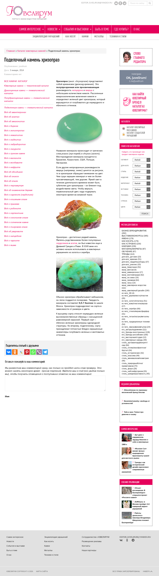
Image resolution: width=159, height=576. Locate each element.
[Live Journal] (21, 352)
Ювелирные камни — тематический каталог (26, 85)
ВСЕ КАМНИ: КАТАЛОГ (16, 81)
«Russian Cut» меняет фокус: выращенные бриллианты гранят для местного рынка (135, 453)
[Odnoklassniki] (120, 3)
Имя (7, 396)
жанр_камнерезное (132, 272)
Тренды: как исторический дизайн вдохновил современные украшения (135, 467)
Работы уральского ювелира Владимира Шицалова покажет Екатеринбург (136, 518)
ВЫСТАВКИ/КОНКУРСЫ (135, 236)
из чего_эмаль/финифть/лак (136, 327)
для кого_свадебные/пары (135, 262)
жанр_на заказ (130, 277)
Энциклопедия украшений (46, 36)
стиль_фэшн (129, 369)
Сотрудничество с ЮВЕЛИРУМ (95, 537)
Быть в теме (102, 29)
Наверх (146, 571)
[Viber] (39, 352)
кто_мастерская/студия (134, 337)
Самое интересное (30, 29)
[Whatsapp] (33, 352)
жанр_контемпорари (133, 275)
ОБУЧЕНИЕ (129, 251)
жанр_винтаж (129, 270)
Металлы (99, 36)
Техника (124, 195)
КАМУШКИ (129, 246)
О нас (137, 29)
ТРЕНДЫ (128, 254)
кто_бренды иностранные (136, 332)
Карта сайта (42, 571)
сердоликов (62, 243)
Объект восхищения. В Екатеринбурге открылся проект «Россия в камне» (134, 493)
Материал (125, 183)
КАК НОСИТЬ (130, 241)
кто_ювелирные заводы (134, 340)
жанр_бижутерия (131, 267)
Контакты (86, 546)
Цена (123, 207)
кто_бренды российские (135, 335)
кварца (88, 90)
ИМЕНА (128, 238)
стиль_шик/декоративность (136, 374)
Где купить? (121, 29)
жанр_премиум (130, 280)
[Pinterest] (27, 352)
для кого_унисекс (131, 264)
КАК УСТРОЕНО (131, 244)
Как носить (49, 541)
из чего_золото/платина (134, 301)
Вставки (124, 189)
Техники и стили (118, 36)
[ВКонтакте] (116, 3)
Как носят (70, 36)
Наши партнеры (89, 550)
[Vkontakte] (8, 352)
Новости (52, 29)
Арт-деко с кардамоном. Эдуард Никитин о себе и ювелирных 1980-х (135, 439)
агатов (73, 243)
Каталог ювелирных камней (31, 51)
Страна (124, 201)
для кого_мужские (131, 259)
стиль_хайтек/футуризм (134, 371)
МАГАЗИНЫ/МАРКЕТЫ (134, 249)
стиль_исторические (133, 353)
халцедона (77, 90)
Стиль (123, 171)
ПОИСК (145, 214)
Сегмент (124, 160)
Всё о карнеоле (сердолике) (18, 194)
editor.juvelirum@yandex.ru (96, 3)
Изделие (124, 177)
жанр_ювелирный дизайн (135, 290)
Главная (11, 51)
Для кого (125, 165)
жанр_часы (129, 283)
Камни (85, 36)
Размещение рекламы (92, 541)
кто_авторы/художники (134, 330)
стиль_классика (130, 356)
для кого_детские (131, 257)
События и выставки (76, 29)
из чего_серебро (131, 309)
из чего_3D (128, 293)
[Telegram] (124, 3)
